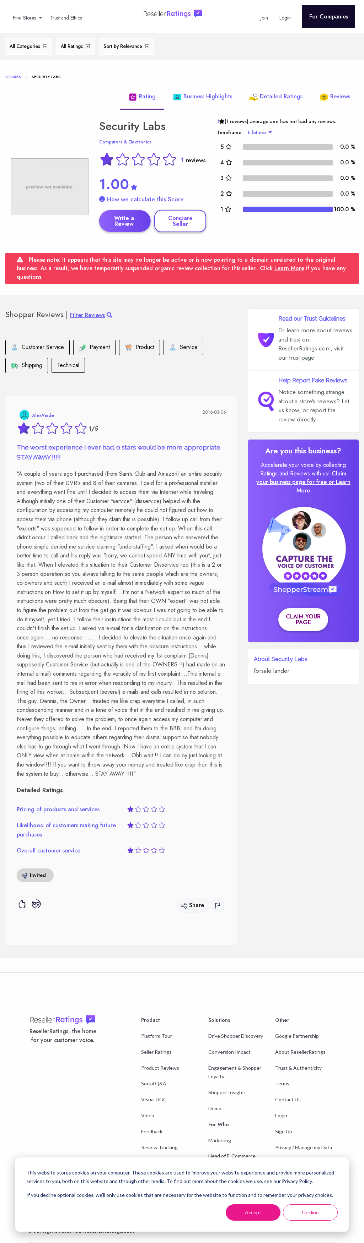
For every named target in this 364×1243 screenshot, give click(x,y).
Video (147, 1115)
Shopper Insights (227, 1092)
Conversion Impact (229, 1052)
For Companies (328, 16)
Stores (13, 77)
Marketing (219, 1140)
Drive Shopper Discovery (235, 1036)
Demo (214, 1108)
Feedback (151, 1131)
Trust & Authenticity (298, 1068)
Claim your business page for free (301, 477)
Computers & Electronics (125, 142)
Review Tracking (159, 1147)
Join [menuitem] (264, 17)
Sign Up (283, 1131)
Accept (253, 1212)
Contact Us (288, 1099)
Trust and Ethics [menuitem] (66, 17)
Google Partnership (297, 1036)
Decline (310, 1212)
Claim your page (303, 619)
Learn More (289, 268)
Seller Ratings (156, 1052)
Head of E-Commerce (232, 1156)
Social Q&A (153, 1083)
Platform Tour (156, 1036)
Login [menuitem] (285, 17)
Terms (282, 1083)
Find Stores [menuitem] (24, 17)
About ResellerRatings (300, 1052)
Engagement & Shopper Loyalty (234, 1072)
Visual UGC (154, 1099)
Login (281, 1115)
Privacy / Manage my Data (303, 1147)
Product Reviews (160, 1068)
